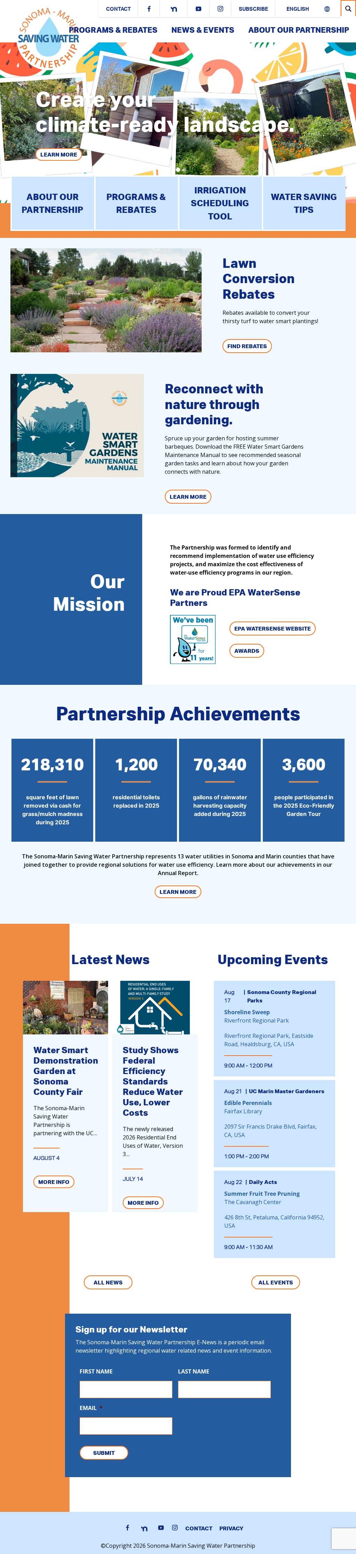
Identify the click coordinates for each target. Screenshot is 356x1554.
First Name (96, 1371)
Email (91, 1408)
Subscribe (253, 9)
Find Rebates (247, 346)
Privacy (231, 1528)
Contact (118, 9)
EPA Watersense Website (272, 628)
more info (54, 1181)
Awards (246, 650)
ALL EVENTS (275, 1282)
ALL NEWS (108, 1282)
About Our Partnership (298, 29)
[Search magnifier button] (348, 8)
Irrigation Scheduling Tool (220, 203)
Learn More (58, 154)
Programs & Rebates (113, 29)
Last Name (193, 1371)
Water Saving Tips (304, 203)
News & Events (202, 29)
